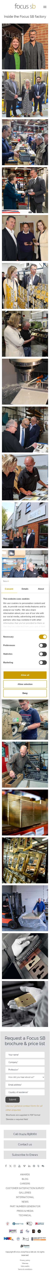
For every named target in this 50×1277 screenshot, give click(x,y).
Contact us (25, 1144)
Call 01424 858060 (25, 1134)
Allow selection (25, 684)
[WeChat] (43, 1166)
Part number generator (25, 1206)
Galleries (25, 1192)
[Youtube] (20, 1166)
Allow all (25, 675)
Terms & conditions (25, 1269)
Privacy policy (25, 1260)
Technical (25, 1215)
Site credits (25, 1266)
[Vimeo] (24, 1166)
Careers (25, 1183)
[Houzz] (38, 1166)
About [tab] (41, 589)
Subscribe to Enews (25, 1154)
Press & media (25, 1211)
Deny (25, 693)
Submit (12, 1099)
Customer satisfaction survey (25, 1188)
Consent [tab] (9, 589)
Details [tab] (25, 589)
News (25, 1201)
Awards (25, 1174)
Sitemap (25, 1263)
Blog (25, 1179)
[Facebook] (6, 1166)
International (25, 1197)
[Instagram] (15, 1166)
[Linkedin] (30, 1166)
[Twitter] (10, 1166)
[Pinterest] (34, 1166)
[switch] (43, 645)
